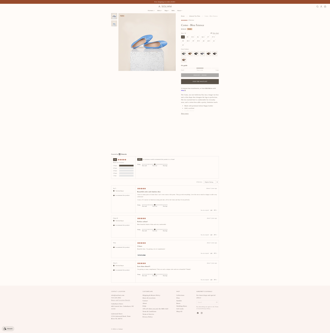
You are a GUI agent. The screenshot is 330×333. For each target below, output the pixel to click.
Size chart (216, 33)
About (145, 303)
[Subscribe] (216, 302)
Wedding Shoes (181, 306)
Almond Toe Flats (194, 16)
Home (183, 16)
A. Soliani (120, 329)
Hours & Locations (149, 298)
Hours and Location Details (120, 300)
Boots (178, 303)
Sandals (179, 301)
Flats (178, 298)
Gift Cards (180, 309)
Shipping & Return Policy (151, 295)
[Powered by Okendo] (119, 154)
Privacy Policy (148, 317)
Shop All (179, 311)
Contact (145, 301)
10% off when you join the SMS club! (155, 309)
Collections (180, 295)
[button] (317, 6)
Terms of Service (148, 314)
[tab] (114, 16)
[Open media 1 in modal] (172, 17)
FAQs (144, 306)
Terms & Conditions (149, 311)
